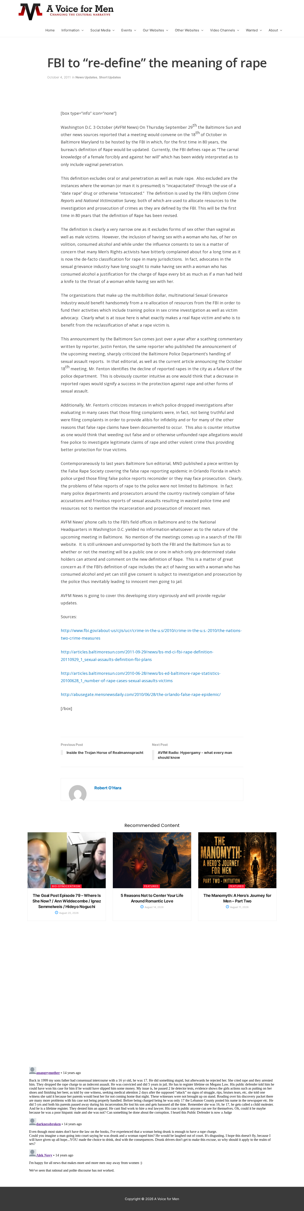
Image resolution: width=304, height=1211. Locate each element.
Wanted (252, 30)
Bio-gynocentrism (66, 886)
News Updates (86, 77)
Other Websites (187, 30)
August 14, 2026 (154, 907)
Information (70, 30)
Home (50, 30)
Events (126, 30)
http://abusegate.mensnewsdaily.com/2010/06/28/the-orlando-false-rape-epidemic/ (141, 694)
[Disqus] (152, 998)
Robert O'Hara (107, 788)
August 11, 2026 (239, 907)
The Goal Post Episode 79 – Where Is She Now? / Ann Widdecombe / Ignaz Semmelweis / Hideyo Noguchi (66, 901)
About (273, 30)
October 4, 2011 (59, 77)
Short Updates (110, 77)
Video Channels (222, 30)
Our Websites (153, 30)
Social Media (100, 30)
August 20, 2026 (69, 912)
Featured (151, 886)
